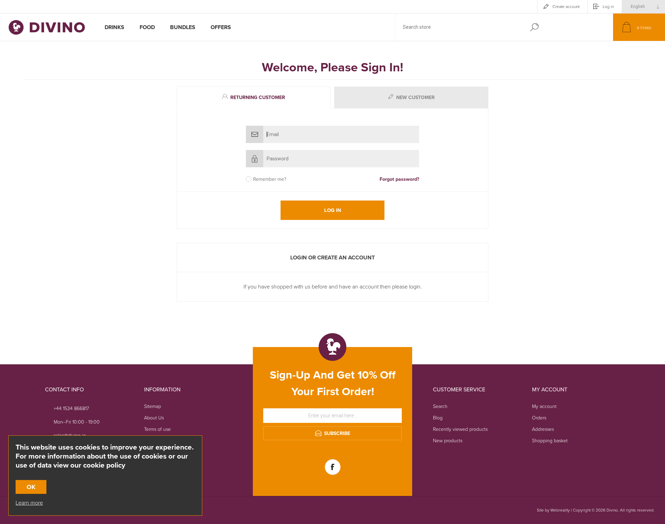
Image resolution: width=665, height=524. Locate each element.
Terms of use (157, 429)
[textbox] (458, 27)
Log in (608, 6)
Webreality (560, 510)
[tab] (254, 97)
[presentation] (254, 97)
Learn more (29, 503)
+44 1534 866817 (71, 408)
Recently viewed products (460, 429)
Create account (565, 6)
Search (534, 27)
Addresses (543, 429)
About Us (154, 417)
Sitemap (152, 406)
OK (31, 486)
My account (544, 406)
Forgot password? (399, 179)
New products (447, 440)
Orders (539, 417)
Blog (438, 417)
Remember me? (269, 179)
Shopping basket (550, 440)
